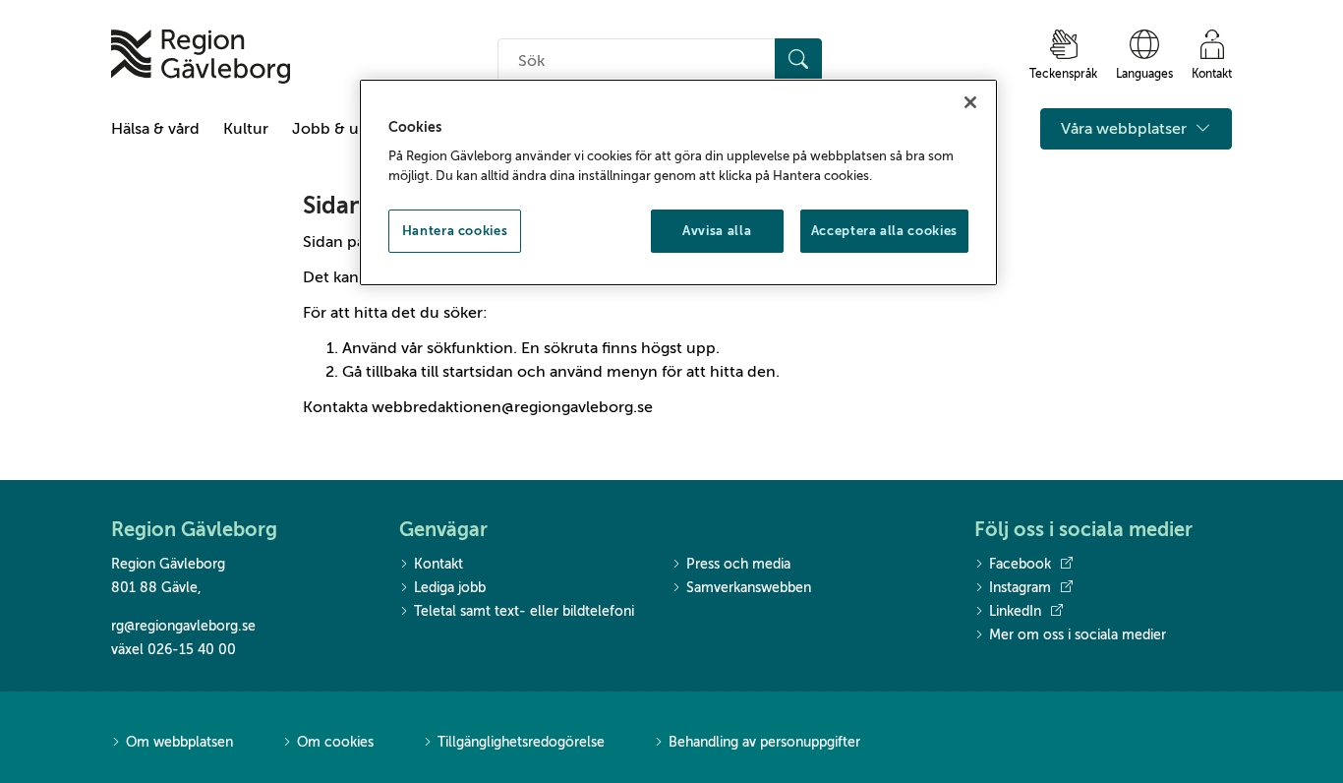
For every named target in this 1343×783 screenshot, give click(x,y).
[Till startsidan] (200, 57)
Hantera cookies (455, 230)
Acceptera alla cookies (884, 230)
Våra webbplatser (1126, 129)
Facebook (1020, 564)
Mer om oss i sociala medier (1077, 635)
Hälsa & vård (155, 129)
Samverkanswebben (748, 587)
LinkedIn (1015, 611)
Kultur (245, 129)
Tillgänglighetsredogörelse (521, 742)
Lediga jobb (450, 587)
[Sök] (798, 61)
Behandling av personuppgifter (764, 742)
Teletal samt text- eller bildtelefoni (524, 611)
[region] (678, 183)
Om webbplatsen (179, 742)
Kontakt (438, 564)
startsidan (477, 372)
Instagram (1020, 587)
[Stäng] (970, 102)
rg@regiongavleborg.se (183, 626)
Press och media (738, 564)
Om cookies (335, 742)
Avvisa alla (716, 230)
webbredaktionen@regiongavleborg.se (512, 407)
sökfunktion (470, 348)
